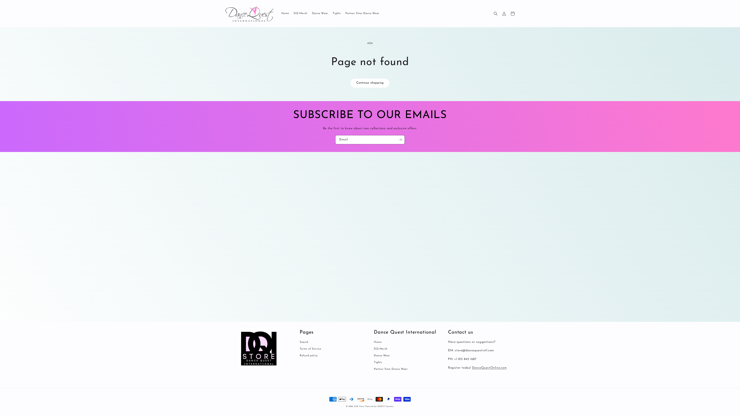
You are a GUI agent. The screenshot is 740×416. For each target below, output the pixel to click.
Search (304, 342)
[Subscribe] (400, 139)
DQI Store (359, 406)
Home (378, 342)
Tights (378, 362)
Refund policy (309, 355)
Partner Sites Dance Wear (391, 369)
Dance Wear (382, 355)
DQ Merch (381, 348)
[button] (495, 13)
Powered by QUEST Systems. (379, 406)
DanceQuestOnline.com (489, 367)
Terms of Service (310, 348)
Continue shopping (370, 82)
